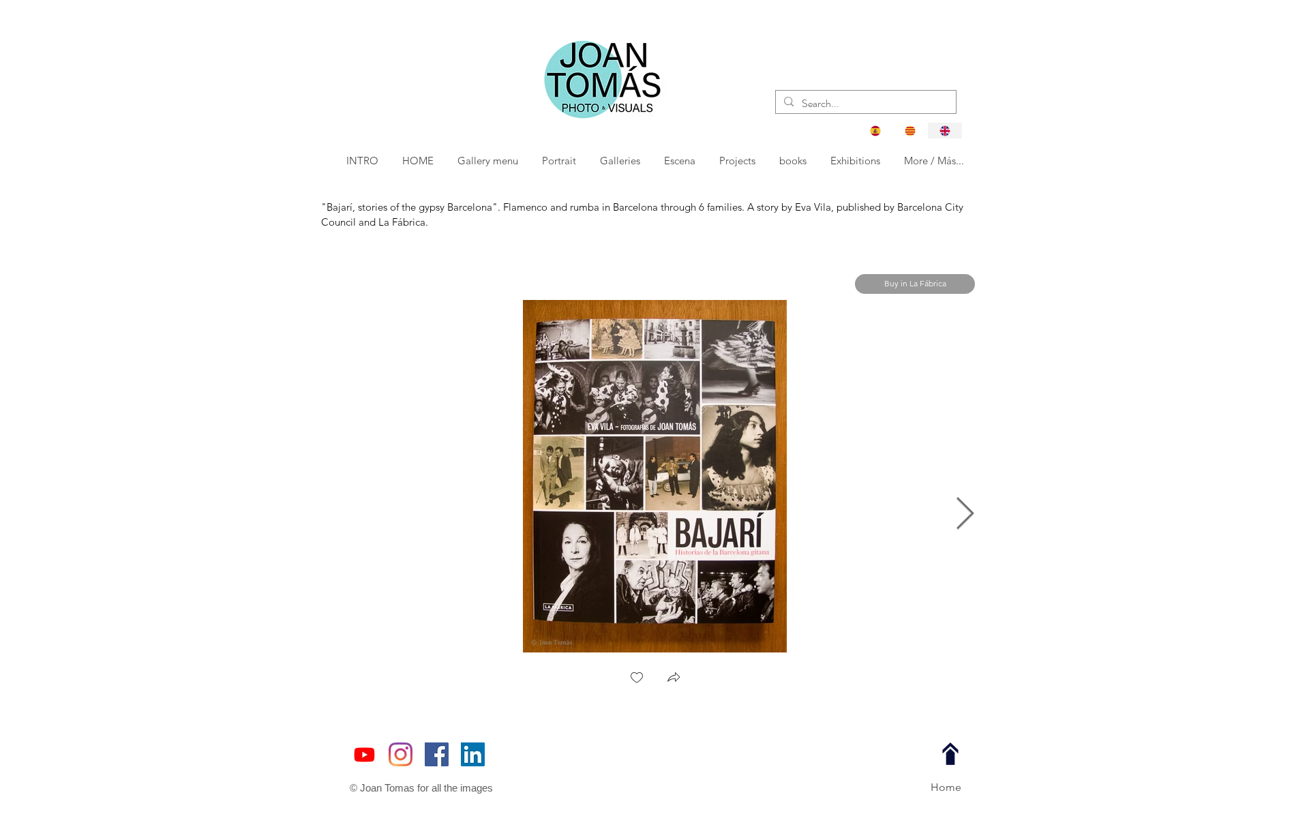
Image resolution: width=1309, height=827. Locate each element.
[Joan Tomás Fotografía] (437, 754)
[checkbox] (637, 679)
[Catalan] (909, 130)
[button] (560, 161)
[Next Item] (964, 514)
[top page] (950, 754)
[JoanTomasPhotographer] (400, 754)
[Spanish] (875, 130)
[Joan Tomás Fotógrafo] (473, 754)
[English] (944, 130)
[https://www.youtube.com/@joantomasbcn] (364, 754)
